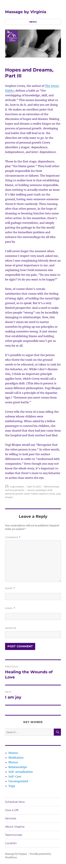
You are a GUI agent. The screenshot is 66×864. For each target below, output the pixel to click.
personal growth (14, 493)
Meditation (16, 757)
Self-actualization (15, 490)
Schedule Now (15, 801)
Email (10, 608)
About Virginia (14, 826)
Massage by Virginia (25, 11)
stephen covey (47, 493)
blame (31, 490)
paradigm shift (44, 490)
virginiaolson (17, 486)
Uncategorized (18, 781)
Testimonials (13, 835)
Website (11, 628)
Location (11, 843)
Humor (13, 753)
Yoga (11, 786)
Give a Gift (12, 810)
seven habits (31, 493)
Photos (13, 762)
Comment (12, 537)
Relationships (51, 486)
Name (10, 588)
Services (10, 818)
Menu (33, 21)
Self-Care (14, 776)
